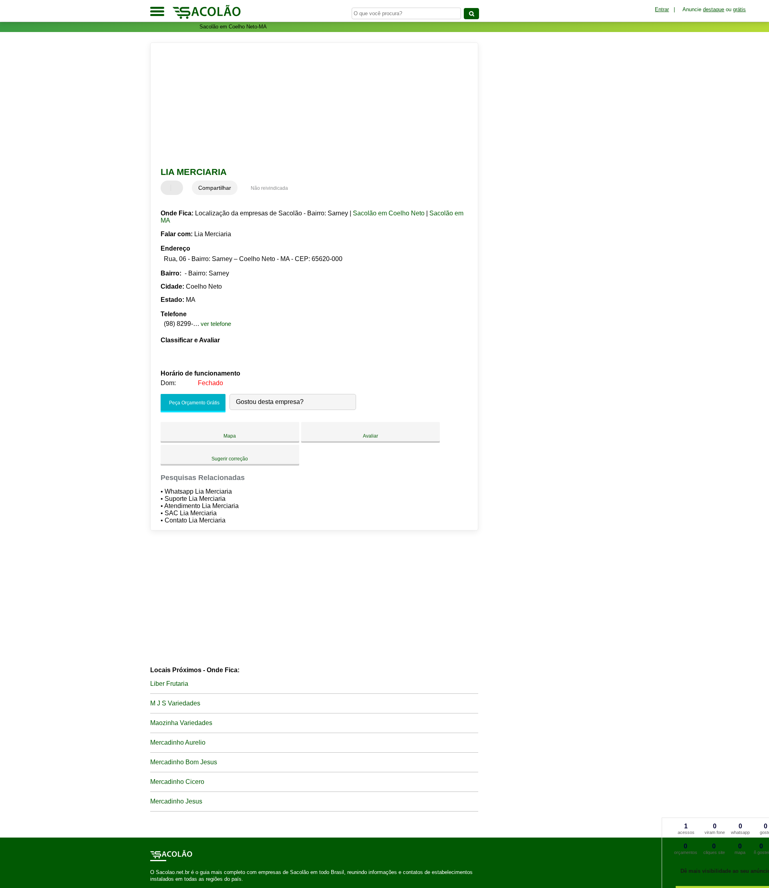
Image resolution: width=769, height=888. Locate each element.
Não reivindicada (269, 188)
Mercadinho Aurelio (177, 742)
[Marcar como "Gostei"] (168, 188)
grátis (739, 9)
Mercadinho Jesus (176, 801)
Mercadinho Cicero (177, 781)
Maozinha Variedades (181, 722)
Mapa (229, 436)
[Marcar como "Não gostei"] (178, 188)
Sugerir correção (229, 459)
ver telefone (216, 323)
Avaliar (370, 436)
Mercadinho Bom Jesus (183, 762)
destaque (713, 9)
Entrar (662, 9)
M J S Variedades (175, 703)
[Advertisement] (310, 105)
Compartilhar (214, 188)
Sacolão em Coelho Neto (389, 213)
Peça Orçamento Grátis (193, 403)
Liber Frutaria (169, 683)
